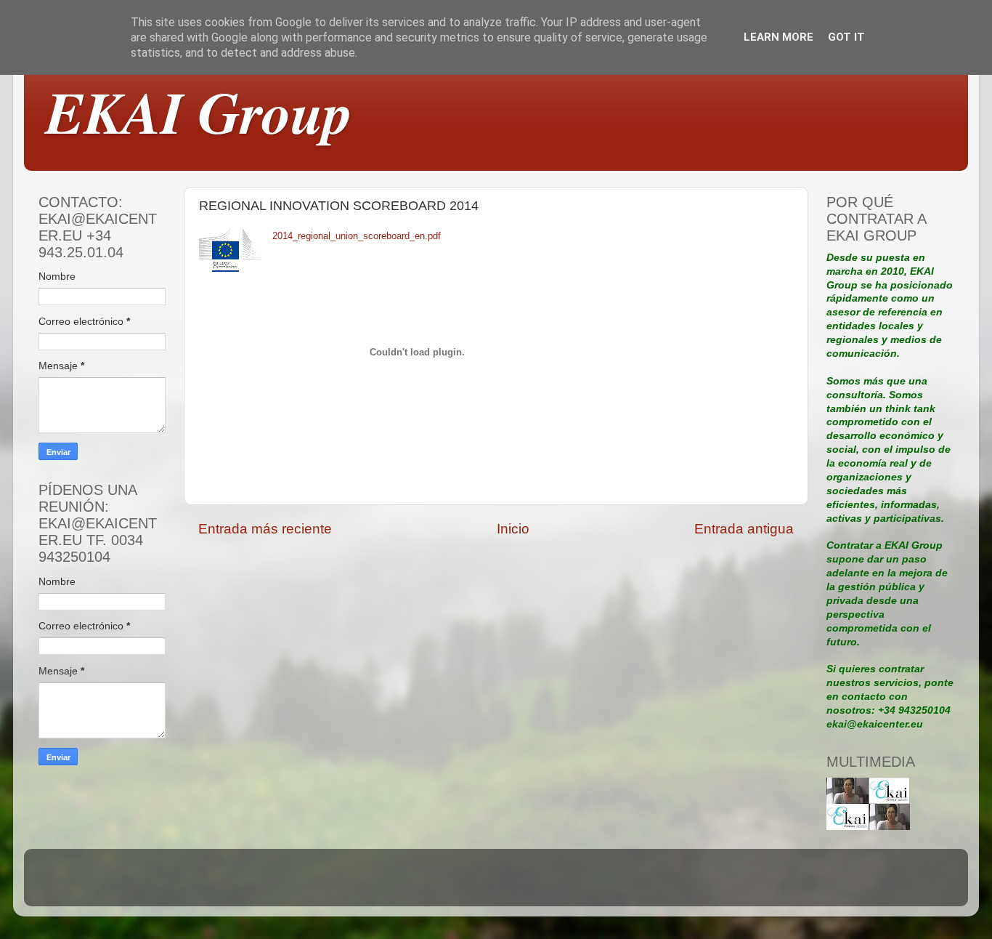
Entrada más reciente (265, 528)
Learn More (778, 37)
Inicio (513, 528)
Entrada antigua (744, 528)
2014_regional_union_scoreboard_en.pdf (356, 235)
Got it (846, 37)
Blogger (596, 884)
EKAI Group (199, 111)
